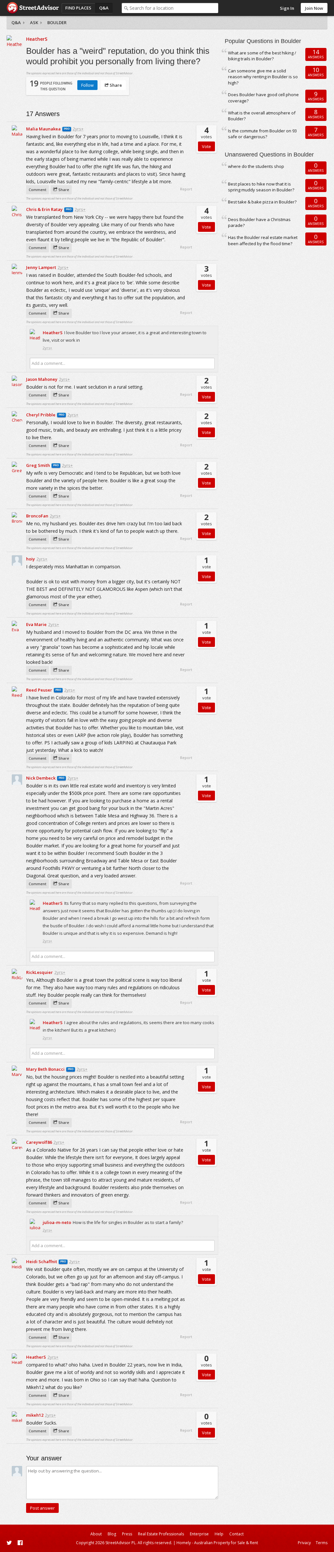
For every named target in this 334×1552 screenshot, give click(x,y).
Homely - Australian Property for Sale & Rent (217, 1542)
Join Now (314, 8)
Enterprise (199, 1534)
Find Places (78, 8)
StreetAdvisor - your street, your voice (33, 8)
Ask (34, 22)
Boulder (57, 22)
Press (127, 1534)
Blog (112, 1534)
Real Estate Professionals (161, 1534)
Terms (321, 1542)
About (96, 1534)
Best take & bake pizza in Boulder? (262, 202)
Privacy (304, 1542)
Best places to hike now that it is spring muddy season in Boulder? (261, 187)
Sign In (287, 8)
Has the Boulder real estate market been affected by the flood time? (262, 240)
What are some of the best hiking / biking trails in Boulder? (262, 56)
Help (219, 1534)
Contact (236, 1534)
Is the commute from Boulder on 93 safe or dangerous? (262, 134)
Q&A (104, 8)
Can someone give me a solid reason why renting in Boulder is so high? (263, 77)
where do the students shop (256, 166)
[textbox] (174, 8)
